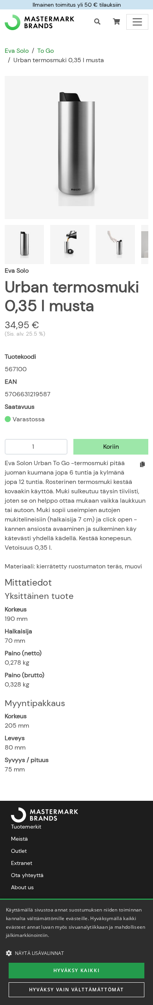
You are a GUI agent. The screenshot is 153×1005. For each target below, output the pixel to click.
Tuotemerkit (26, 826)
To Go (45, 51)
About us (22, 887)
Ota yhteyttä (27, 875)
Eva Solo (17, 51)
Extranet (21, 863)
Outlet (19, 850)
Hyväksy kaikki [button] (76, 970)
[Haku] (97, 22)
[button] (116, 22)
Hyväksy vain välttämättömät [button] (76, 989)
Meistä (19, 838)
